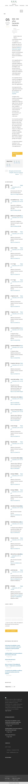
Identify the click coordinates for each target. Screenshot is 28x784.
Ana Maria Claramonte (16, 506)
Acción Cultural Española (16, 153)
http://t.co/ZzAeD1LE (15, 242)
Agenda (15, 29)
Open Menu (21, 11)
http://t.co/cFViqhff (15, 194)
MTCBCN (13, 586)
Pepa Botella (14, 441)
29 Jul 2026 (8, 675)
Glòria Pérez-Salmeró (16, 554)
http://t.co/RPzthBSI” (15, 420)
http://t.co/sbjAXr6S (18, 595)
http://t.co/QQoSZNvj (15, 340)
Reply (21, 185)
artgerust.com (14, 296)
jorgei (14, 28)
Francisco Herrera (15, 363)
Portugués (22, 5)
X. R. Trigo (13, 264)
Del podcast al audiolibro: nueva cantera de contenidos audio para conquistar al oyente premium (13, 647)
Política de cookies (16, 778)
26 (13, 33)
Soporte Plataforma (16, 409)
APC (12, 185)
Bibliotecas (14, 30)
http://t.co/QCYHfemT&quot (17, 391)
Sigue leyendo (8, 710)
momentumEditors (15, 328)
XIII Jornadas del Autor (10, 659)
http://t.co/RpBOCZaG (15, 404)
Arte (18, 29)
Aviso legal (7, 778)
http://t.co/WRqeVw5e (15, 579)
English (16, 5)
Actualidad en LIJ (15, 199)
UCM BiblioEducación (16, 522)
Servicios (11, 5)
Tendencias (14, 32)
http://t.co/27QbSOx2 (15, 563)
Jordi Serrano (14, 570)
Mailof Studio (15, 780)
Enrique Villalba (14, 474)
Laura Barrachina (15, 379)
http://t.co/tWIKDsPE (15, 532)
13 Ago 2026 (9, 661)
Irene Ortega (14, 425)
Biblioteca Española (16, 215)
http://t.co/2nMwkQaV (15, 515)
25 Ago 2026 (9, 650)
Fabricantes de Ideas (16, 397)
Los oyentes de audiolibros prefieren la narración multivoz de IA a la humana (13, 672)
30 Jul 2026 (8, 667)
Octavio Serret (14, 538)
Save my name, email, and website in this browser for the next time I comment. (14, 624)
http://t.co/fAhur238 (15, 210)
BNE (14, 155)
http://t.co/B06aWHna (17, 596)
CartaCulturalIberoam (16, 458)
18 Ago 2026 (9, 656)
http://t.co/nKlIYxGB (15, 402)
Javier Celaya (14, 231)
